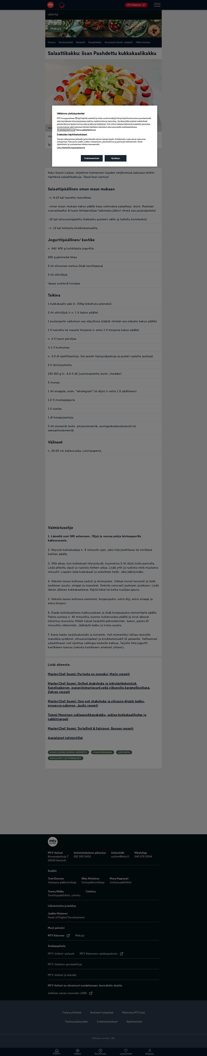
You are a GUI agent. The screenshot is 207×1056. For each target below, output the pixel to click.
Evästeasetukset (91, 158)
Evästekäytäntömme (66, 130)
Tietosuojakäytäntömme (86, 130)
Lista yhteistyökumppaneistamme (71, 147)
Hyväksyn (115, 158)
